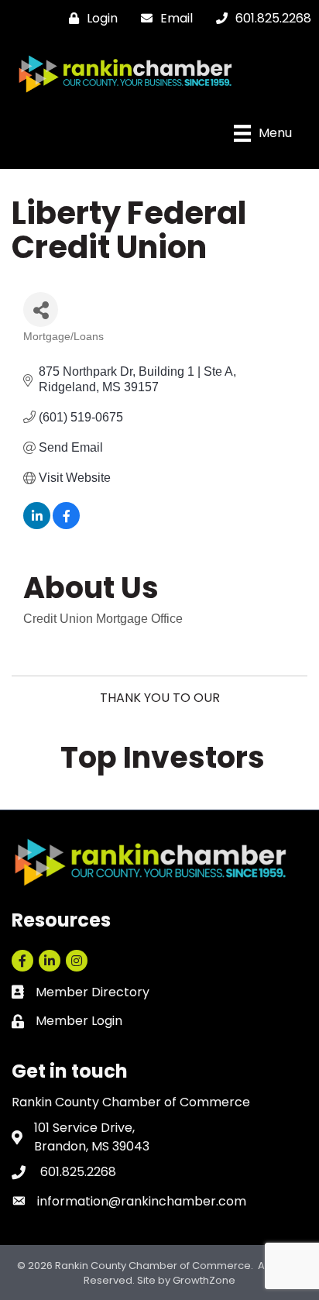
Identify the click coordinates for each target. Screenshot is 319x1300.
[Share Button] (40, 309)
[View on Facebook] (66, 524)
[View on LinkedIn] (36, 524)
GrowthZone (204, 1280)
